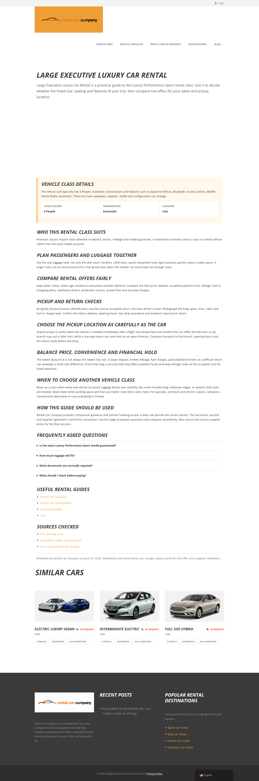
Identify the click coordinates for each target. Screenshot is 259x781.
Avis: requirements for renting (59, 546)
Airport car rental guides (56, 503)
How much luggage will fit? (57, 455)
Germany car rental (180, 747)
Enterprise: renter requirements (60, 540)
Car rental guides (51, 509)
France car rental (179, 741)
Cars (43, 515)
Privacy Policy (154, 773)
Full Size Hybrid (179, 629)
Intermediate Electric (119, 629)
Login (221, 3)
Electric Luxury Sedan (55, 629)
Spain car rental (178, 727)
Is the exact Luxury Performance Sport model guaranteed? (77, 445)
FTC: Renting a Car (52, 534)
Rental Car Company (53, 497)
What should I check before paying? (62, 475)
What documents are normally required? (66, 465)
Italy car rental (177, 734)
